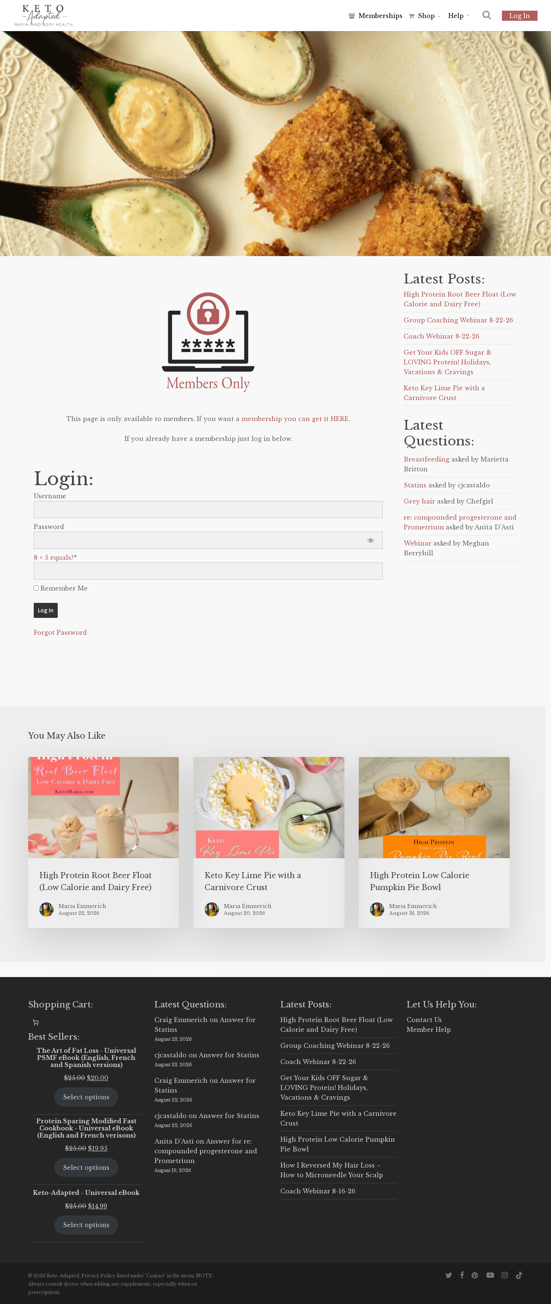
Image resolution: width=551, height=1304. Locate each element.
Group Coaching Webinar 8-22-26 (458, 320)
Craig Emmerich (181, 1020)
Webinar (417, 543)
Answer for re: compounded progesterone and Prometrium (205, 1151)
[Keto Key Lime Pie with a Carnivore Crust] (268, 842)
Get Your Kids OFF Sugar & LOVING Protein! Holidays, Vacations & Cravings (448, 362)
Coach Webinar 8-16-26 (317, 1191)
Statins (415, 485)
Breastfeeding (426, 459)
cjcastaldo (170, 1055)
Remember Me (63, 588)
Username (50, 496)
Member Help (429, 1029)
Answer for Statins (229, 1055)
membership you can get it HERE (295, 419)
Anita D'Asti (174, 1141)
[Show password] (370, 540)
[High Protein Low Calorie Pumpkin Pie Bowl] (434, 842)
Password (49, 527)
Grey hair (419, 501)
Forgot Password (60, 632)
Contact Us (424, 1020)
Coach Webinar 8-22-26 (441, 336)
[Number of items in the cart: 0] (35, 1022)
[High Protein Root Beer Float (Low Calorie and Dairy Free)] (103, 842)
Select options (86, 1097)
